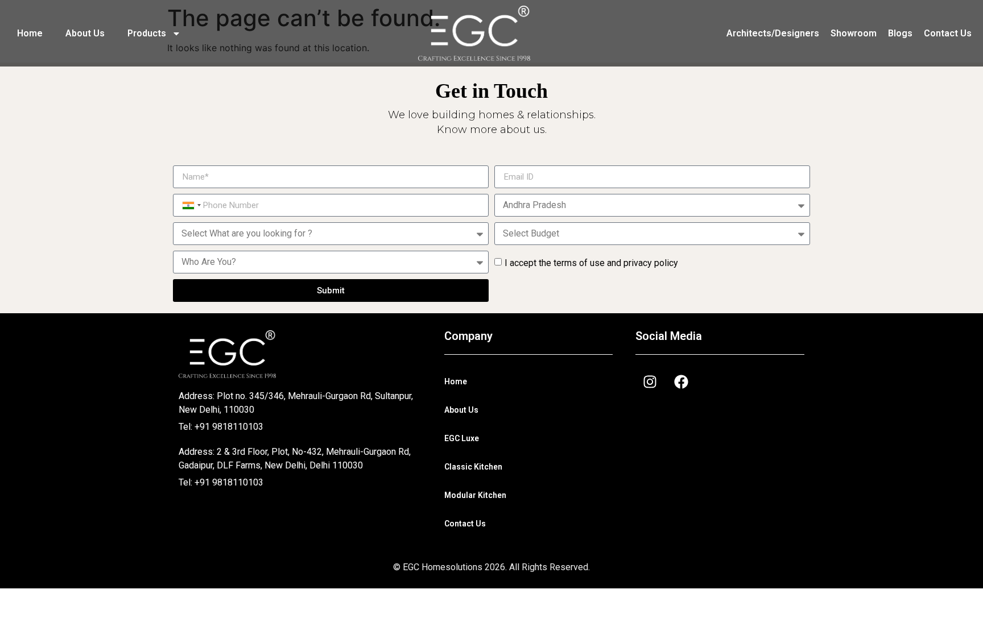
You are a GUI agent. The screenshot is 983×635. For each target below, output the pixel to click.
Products (146, 33)
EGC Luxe (461, 438)
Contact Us (948, 33)
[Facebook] (681, 381)
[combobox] (191, 205)
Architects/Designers (772, 33)
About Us (85, 33)
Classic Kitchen (473, 466)
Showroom (854, 33)
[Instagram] (649, 381)
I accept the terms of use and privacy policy (591, 263)
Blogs (900, 33)
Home (30, 33)
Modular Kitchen (475, 495)
